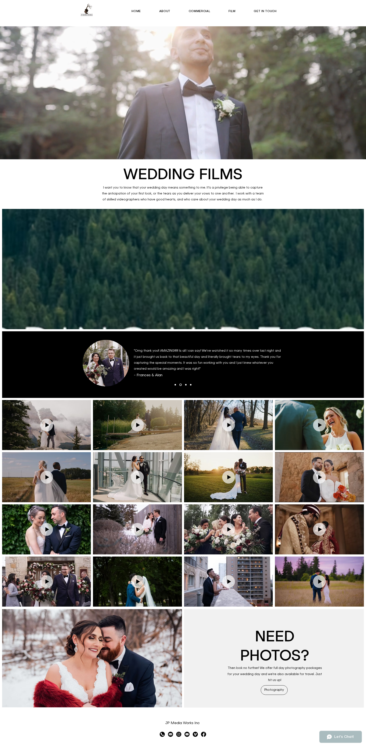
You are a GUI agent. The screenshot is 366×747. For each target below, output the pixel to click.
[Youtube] (187, 734)
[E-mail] (170, 734)
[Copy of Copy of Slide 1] (175, 385)
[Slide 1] (180, 385)
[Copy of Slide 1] (185, 385)
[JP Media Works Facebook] (203, 734)
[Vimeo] (195, 734)
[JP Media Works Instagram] (178, 734)
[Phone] (162, 734)
